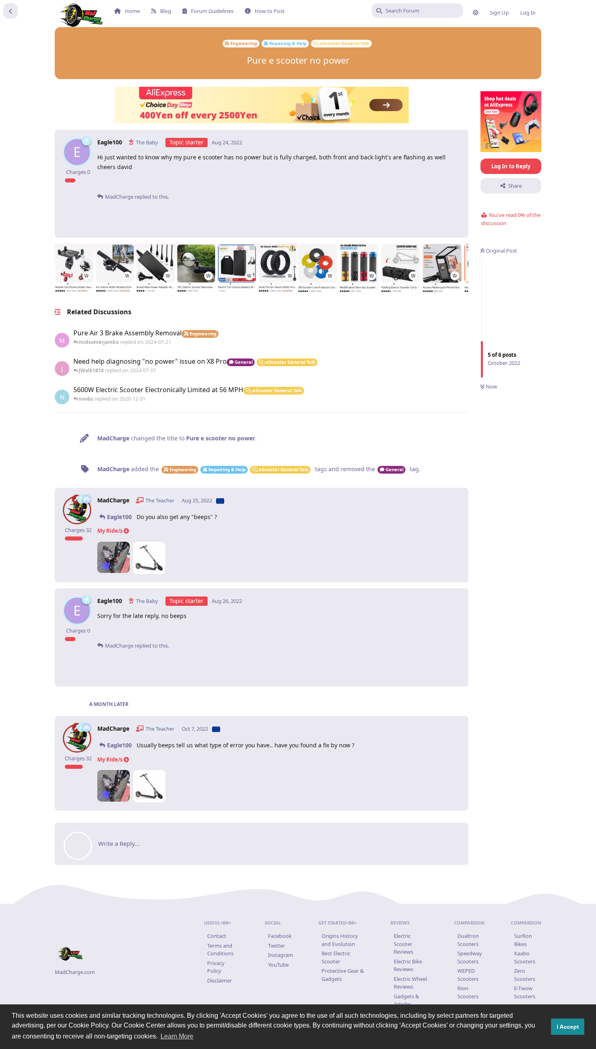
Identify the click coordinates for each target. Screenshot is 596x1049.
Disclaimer (219, 980)
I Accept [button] (568, 1026)
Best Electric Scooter (336, 957)
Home (132, 11)
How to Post (270, 11)
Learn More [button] (177, 1036)
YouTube (278, 964)
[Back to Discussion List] (10, 11)
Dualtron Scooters (468, 940)
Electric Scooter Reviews (403, 943)
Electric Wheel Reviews (410, 983)
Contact (216, 936)
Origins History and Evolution (340, 940)
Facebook (280, 936)
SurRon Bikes (523, 940)
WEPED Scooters (467, 974)
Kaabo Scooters (524, 957)
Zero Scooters (524, 974)
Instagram (280, 955)
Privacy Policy (216, 967)
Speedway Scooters (469, 957)
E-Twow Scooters (524, 992)
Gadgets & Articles (406, 1000)
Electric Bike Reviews (408, 965)
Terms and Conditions (220, 949)
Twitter (276, 945)
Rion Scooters (467, 992)
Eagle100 (119, 517)
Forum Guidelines (212, 11)
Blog (165, 11)
